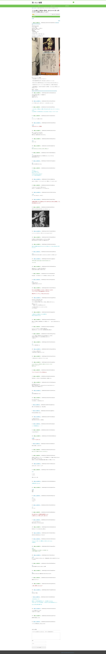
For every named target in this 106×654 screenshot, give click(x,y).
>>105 (33, 194)
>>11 (32, 497)
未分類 (33, 14)
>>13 (32, 253)
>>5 (32, 392)
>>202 (33, 438)
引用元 (59, 20)
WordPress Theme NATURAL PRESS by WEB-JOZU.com (67, 652)
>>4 (32, 591)
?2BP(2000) (57, 22)
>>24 (32, 281)
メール (33, 643)
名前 (32, 640)
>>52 (32, 140)
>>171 (33, 147)
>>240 (33, 548)
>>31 (33, 124)
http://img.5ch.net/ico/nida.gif (36, 23)
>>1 (32, 117)
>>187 (33, 489)
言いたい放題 (37, 2)
